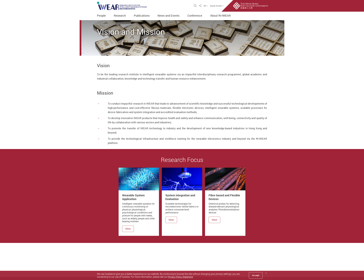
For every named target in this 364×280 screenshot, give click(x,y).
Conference (194, 15)
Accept (255, 275)
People (101, 15)
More (128, 228)
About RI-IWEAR (220, 15)
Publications (142, 15)
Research (120, 15)
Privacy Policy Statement (180, 276)
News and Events (168, 15)
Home (99, 24)
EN (205, 6)
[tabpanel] (138, 202)
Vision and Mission (128, 24)
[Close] (266, 273)
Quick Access (216, 6)
